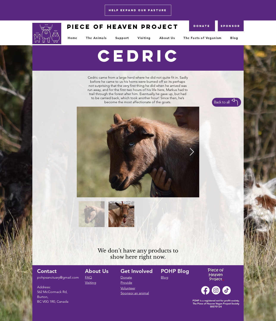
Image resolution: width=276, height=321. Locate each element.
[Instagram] (216, 290)
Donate (126, 277)
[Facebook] (205, 290)
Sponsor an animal (135, 293)
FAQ (88, 277)
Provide (126, 282)
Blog (164, 277)
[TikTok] (226, 290)
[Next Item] (191, 152)
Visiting (90, 282)
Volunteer (128, 288)
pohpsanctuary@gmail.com (58, 277)
